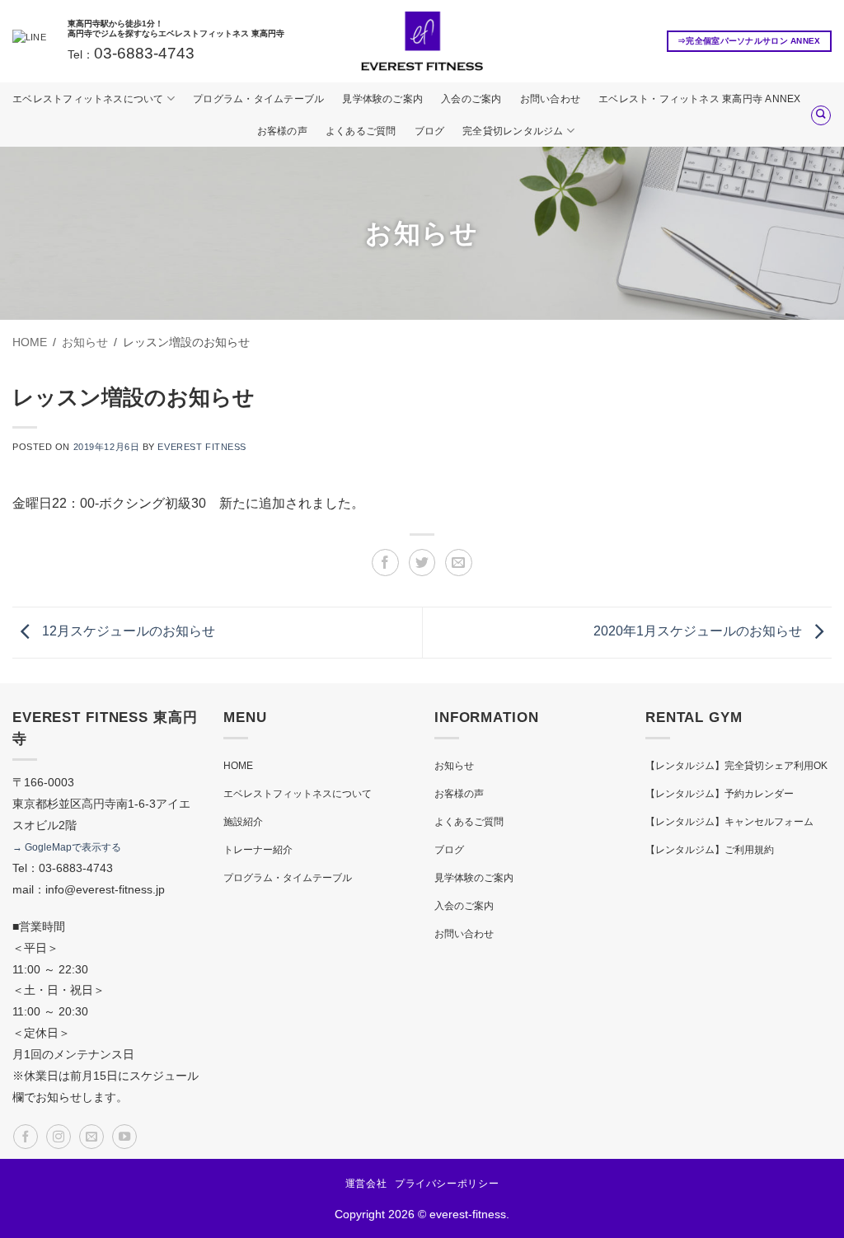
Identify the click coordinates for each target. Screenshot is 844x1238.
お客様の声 (282, 131)
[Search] (821, 115)
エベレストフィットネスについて (88, 99)
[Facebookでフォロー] (25, 1136)
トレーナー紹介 (258, 850)
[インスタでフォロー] (58, 1136)
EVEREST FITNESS (201, 447)
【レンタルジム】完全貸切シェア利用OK (736, 765)
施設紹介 (243, 822)
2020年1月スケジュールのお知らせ (699, 632)
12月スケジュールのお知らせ (127, 632)
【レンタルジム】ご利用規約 (709, 850)
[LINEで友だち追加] (29, 41)
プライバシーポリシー (447, 1183)
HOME (238, 765)
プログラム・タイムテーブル (258, 99)
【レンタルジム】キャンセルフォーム (729, 822)
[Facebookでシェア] (385, 562)
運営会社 (366, 1183)
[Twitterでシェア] (422, 562)
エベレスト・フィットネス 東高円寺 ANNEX (699, 99)
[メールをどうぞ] (91, 1136)
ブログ (430, 131)
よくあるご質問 (361, 131)
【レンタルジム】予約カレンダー (719, 794)
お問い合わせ (550, 99)
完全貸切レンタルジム (512, 131)
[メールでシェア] (458, 562)
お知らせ (454, 765)
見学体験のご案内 (382, 99)
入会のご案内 (471, 99)
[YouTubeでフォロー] (124, 1136)
